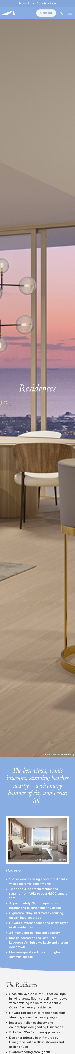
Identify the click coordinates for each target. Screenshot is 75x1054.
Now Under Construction (37, 3)
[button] (70, 13)
